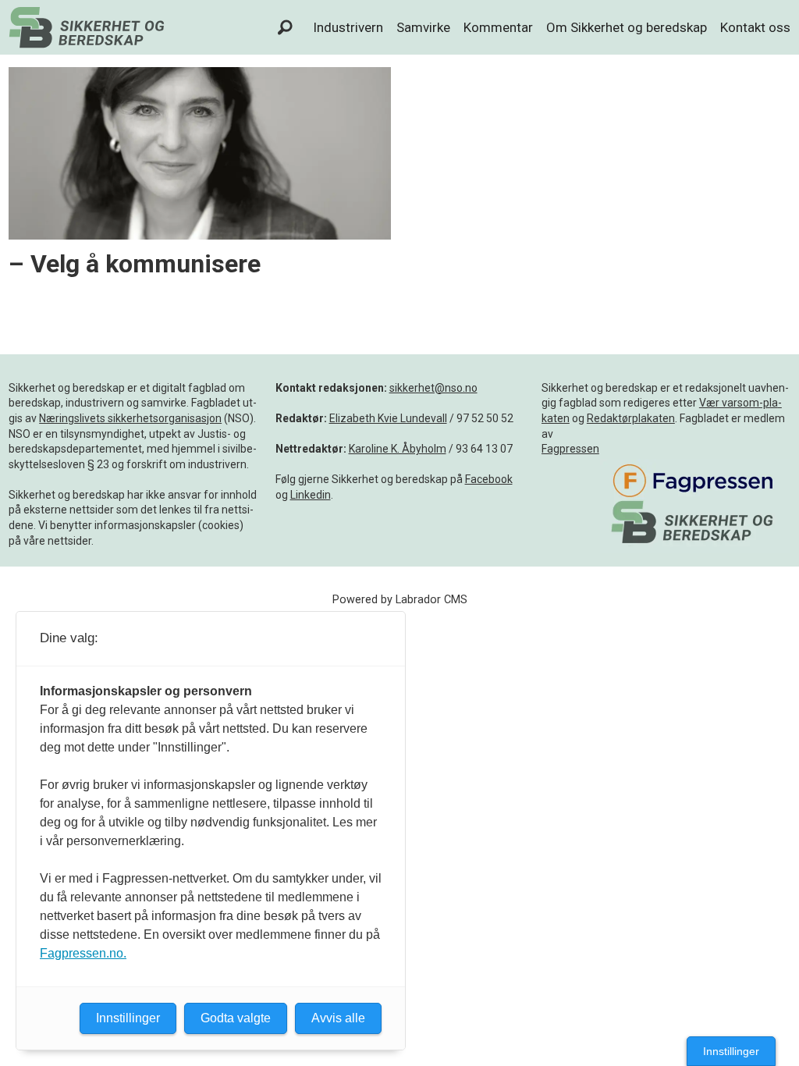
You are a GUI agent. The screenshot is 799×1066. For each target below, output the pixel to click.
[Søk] (285, 27)
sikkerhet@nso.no (433, 388)
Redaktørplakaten (631, 418)
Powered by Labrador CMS (399, 599)
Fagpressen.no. (83, 953)
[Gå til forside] (87, 27)
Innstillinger (731, 1051)
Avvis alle (338, 1018)
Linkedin (310, 495)
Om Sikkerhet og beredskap (626, 27)
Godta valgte (236, 1018)
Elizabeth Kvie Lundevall (388, 418)
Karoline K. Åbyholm (397, 448)
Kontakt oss (755, 27)
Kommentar (498, 27)
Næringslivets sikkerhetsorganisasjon (130, 418)
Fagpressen (570, 448)
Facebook (489, 479)
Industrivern (348, 27)
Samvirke (423, 27)
